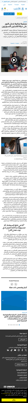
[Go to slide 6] (11, 325)
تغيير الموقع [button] (7, 1)
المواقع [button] (2, 9)
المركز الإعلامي (23, 377)
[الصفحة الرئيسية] (19, 9)
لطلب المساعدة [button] (8, 13)
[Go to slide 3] (16, 325)
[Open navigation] (26, 9)
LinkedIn (8, 350)
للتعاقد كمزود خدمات (21, 380)
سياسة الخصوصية (7, 393)
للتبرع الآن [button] (22, 339)
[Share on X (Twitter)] (15, 284)
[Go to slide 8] (8, 325)
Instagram (19, 350)
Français (17, 4)
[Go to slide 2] (17, 325)
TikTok (11, 350)
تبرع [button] (5, 9)
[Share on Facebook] (11, 284)
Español (10, 4)
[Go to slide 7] (9, 325)
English (23, 4)
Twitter (26, 350)
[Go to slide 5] (13, 325)
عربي (4, 4)
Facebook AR (22, 350)
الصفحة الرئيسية (23, 17)
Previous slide (25, 144)
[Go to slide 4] (14, 325)
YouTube (15, 350)
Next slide (2, 144)
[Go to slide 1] (19, 325)
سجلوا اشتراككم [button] (21, 364)
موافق (14, 400)
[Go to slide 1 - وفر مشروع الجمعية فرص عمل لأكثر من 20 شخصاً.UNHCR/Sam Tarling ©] (17, 153)
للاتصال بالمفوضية (22, 375)
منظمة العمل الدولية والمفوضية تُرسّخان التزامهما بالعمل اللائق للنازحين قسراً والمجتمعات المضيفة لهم (15, 318)
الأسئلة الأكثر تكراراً (22, 372)
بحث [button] (7, 9)
